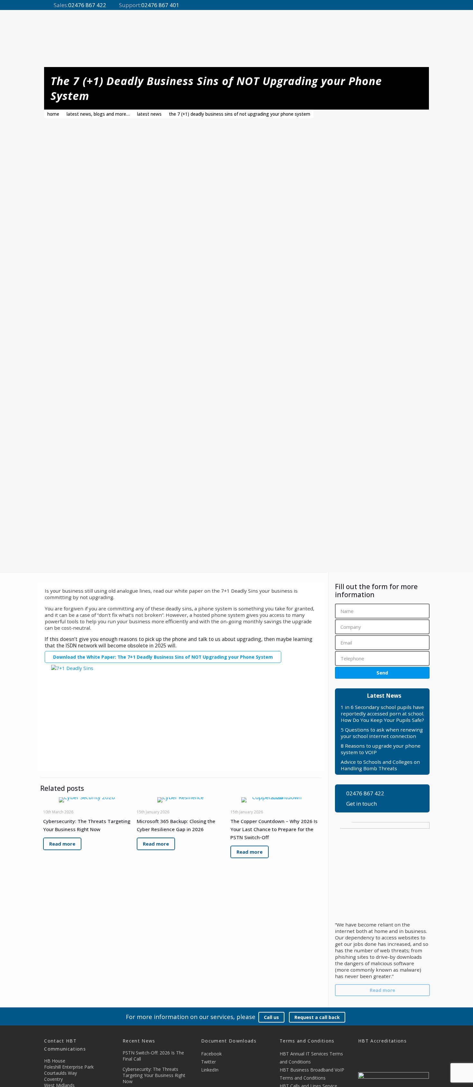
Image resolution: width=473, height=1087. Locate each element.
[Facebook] (409, 5)
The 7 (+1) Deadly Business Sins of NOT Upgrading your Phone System (239, 114)
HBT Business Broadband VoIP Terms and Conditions (312, 1074)
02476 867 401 (160, 5)
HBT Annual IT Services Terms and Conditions (311, 1058)
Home (53, 114)
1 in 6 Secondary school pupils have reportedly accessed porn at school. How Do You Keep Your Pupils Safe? (382, 713)
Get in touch (361, 804)
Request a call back (317, 1017)
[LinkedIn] (425, 5)
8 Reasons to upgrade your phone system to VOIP (381, 748)
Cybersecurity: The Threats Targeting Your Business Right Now (154, 1075)
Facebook (211, 1054)
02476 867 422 (87, 5)
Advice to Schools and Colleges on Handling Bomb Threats (380, 765)
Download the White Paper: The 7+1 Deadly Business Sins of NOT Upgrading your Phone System (163, 657)
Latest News (149, 114)
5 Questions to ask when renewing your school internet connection (382, 732)
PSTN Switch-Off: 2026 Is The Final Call (153, 1056)
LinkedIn (209, 1070)
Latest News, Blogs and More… (98, 114)
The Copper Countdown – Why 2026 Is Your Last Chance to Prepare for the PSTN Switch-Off (274, 829)
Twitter (208, 1062)
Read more (382, 990)
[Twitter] (417, 5)
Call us (271, 1017)
